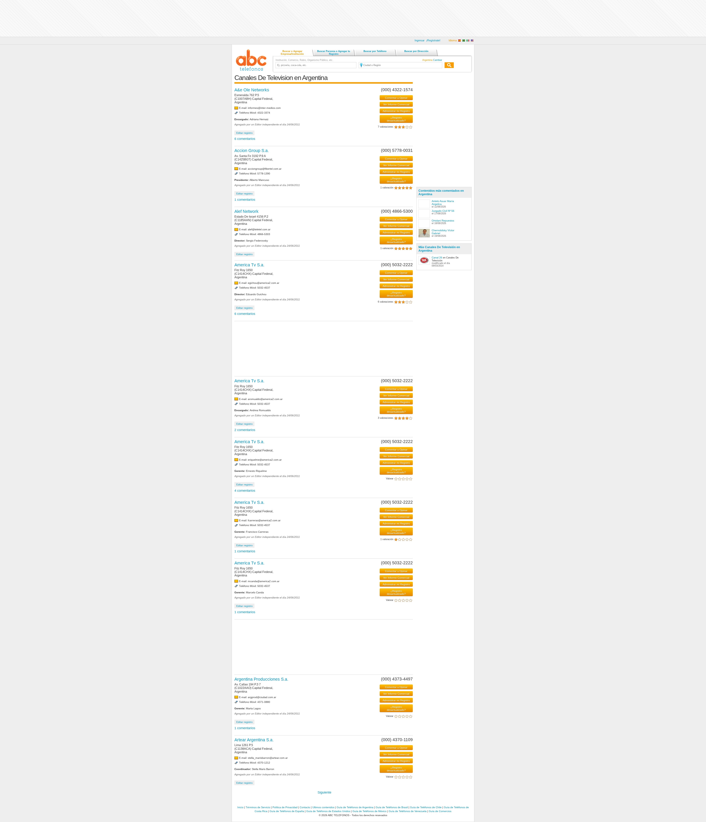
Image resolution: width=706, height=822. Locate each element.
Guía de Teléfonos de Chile (426, 807)
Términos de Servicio (258, 807)
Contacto (305, 807)
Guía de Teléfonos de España (287, 811)
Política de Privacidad (284, 807)
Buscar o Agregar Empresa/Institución (292, 52)
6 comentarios (244, 139)
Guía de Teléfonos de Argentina (355, 807)
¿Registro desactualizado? (396, 119)
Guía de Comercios (440, 811)
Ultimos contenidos (323, 807)
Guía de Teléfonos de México (369, 811)
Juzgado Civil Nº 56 (443, 210)
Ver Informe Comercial (396, 104)
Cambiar (437, 60)
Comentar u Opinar (396, 97)
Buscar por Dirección (416, 51)
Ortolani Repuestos (443, 220)
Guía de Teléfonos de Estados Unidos (328, 811)
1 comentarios (244, 199)
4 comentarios (244, 490)
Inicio (240, 807)
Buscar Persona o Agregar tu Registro (333, 52)
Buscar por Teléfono (374, 51)
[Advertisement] (353, 18)
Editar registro (244, 132)
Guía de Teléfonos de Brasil (392, 807)
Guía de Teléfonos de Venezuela (408, 811)
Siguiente (324, 792)
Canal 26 (437, 257)
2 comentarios (244, 430)
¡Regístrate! (433, 40)
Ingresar (420, 40)
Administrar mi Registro (396, 111)
